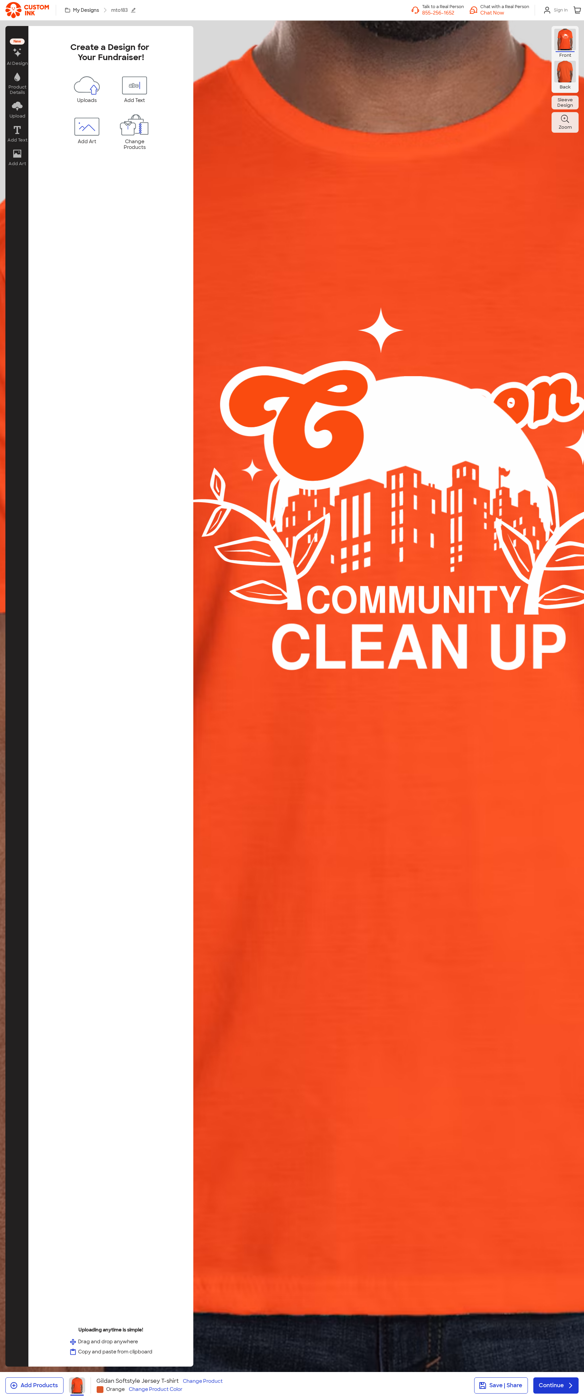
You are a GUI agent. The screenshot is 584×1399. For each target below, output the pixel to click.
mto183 (119, 10)
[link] (27, 10)
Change (203, 1381)
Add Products (39, 1385)
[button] (504, 13)
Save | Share (505, 1385)
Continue (551, 1385)
